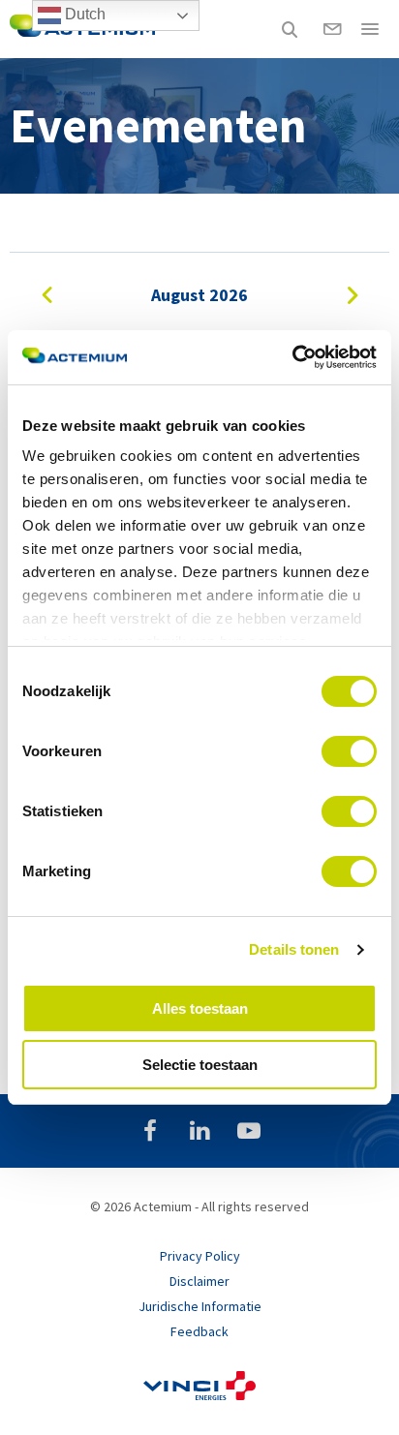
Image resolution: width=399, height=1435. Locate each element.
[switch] (349, 751)
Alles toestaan (200, 1008)
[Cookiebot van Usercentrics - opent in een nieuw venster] (292, 357)
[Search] (289, 29)
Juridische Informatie (199, 1306)
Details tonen (294, 949)
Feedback (199, 1331)
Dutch (83, 14)
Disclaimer (199, 1281)
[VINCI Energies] (199, 1395)
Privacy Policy (200, 1256)
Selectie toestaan (200, 1064)
